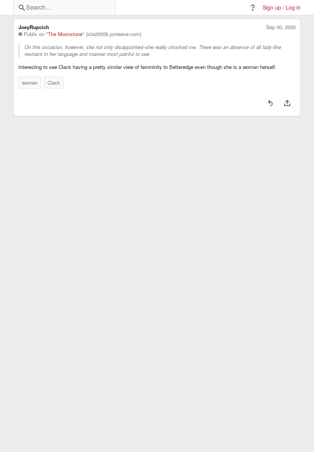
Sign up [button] (272, 7)
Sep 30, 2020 (281, 27)
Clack (53, 82)
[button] (252, 8)
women (30, 82)
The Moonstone (65, 34)
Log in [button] (293, 7)
